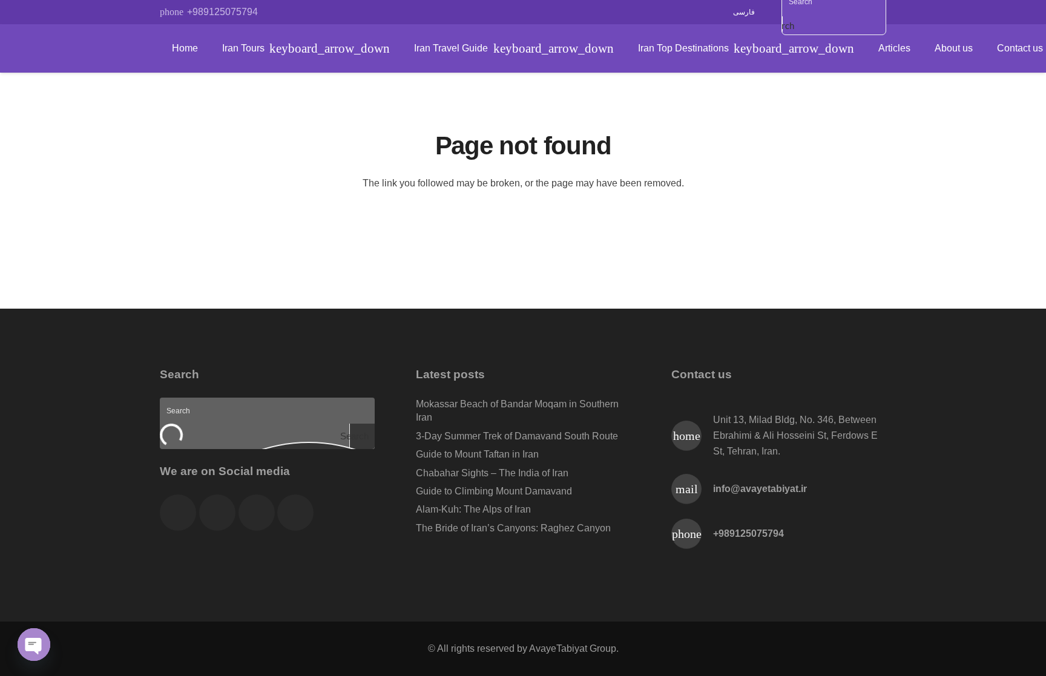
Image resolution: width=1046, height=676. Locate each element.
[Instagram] (348, 12)
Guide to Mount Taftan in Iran (477, 454)
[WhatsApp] (326, 12)
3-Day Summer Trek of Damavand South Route (517, 436)
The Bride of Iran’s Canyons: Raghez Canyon (513, 528)
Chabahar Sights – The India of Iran (492, 473)
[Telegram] (304, 12)
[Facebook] (283, 12)
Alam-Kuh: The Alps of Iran (473, 509)
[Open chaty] (34, 644)
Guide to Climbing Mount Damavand (494, 491)
